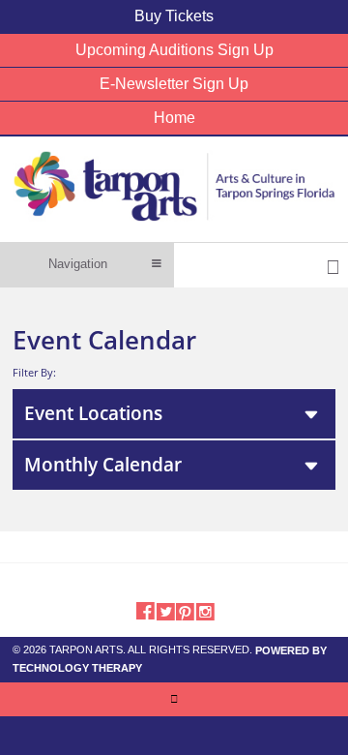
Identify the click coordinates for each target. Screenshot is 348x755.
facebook (144, 609)
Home (174, 117)
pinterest (185, 609)
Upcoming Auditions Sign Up (174, 50)
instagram (205, 609)
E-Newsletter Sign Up (174, 84)
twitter (165, 609)
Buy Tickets (174, 16)
